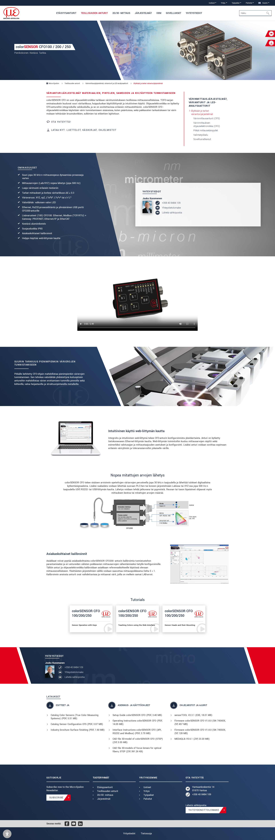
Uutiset (147, 787)
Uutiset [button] (212, 3)
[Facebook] (67, 823)
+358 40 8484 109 (171, 203)
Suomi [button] (265, 3)
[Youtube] (73, 823)
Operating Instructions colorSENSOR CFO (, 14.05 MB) (137, 722)
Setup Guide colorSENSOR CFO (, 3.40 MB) (137, 715)
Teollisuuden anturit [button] (94, 13)
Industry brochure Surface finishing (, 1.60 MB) (78, 730)
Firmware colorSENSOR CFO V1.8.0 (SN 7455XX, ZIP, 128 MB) (200, 731)
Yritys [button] (223, 3)
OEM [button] (158, 13)
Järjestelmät (103, 798)
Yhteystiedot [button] (194, 13)
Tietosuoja (146, 833)
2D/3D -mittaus (105, 794)
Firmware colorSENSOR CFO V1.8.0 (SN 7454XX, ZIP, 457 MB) (200, 722)
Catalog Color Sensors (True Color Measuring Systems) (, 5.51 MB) (74, 716)
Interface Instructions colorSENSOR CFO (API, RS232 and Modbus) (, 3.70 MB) (137, 731)
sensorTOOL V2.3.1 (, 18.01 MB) (193, 715)
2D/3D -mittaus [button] (121, 13)
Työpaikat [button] (235, 3)
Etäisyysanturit (105, 787)
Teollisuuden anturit (107, 791)
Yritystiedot (129, 833)
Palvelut (148, 798)
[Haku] (269, 13)
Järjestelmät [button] (143, 13)
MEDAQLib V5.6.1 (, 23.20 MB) (192, 739)
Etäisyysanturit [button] (66, 13)
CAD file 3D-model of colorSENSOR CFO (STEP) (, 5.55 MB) (138, 740)
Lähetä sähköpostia (172, 212)
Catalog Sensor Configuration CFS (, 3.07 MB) (77, 724)
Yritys (147, 791)
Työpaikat (149, 794)
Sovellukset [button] (173, 13)
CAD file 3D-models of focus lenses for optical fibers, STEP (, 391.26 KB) (137, 749)
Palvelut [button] (249, 3)
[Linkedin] (80, 823)
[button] (7, 834)
